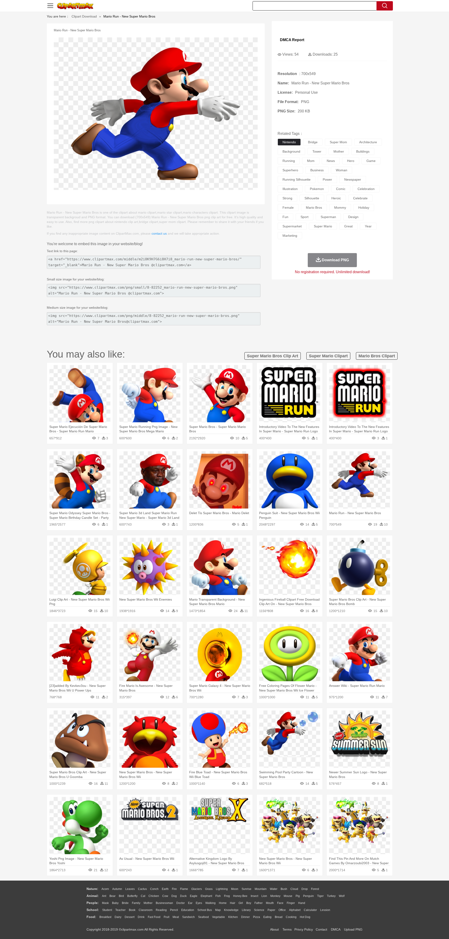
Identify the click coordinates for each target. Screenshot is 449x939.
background (291, 151)
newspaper (352, 179)
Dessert (129, 917)
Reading (161, 910)
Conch (154, 889)
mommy (340, 207)
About (274, 929)
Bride (125, 903)
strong (287, 198)
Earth (165, 889)
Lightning (222, 889)
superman (328, 217)
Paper (271, 910)
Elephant (206, 896)
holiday (363, 207)
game (371, 161)
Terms (287, 929)
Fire (174, 889)
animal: (93, 896)
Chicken (153, 896)
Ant (104, 896)
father (258, 903)
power (327, 179)
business (317, 170)
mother (338, 151)
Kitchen (233, 917)
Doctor (180, 903)
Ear (190, 903)
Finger (291, 903)
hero (350, 161)
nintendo (289, 142)
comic (340, 189)
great (348, 226)
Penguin (308, 896)
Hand (301, 903)
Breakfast (105, 917)
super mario (323, 226)
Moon (234, 889)
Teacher (120, 910)
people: (93, 903)
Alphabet (295, 910)
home (223, 903)
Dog (174, 896)
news (331, 161)
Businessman (164, 903)
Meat (176, 917)
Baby (115, 903)
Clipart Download (84, 16)
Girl (241, 903)
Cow (165, 896)
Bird (121, 896)
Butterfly (132, 896)
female (288, 207)
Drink (141, 917)
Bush (284, 889)
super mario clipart (328, 356)
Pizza (256, 917)
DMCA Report (292, 40)
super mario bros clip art (272, 356)
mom (311, 161)
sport (304, 217)
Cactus (142, 889)
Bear (112, 896)
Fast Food (154, 917)
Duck (183, 896)
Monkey (275, 896)
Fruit (166, 917)
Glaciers (196, 889)
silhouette (311, 198)
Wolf (341, 896)
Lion (264, 896)
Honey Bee (240, 896)
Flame (184, 889)
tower (316, 151)
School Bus (204, 910)
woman (341, 170)
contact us (159, 233)
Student (107, 910)
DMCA (335, 929)
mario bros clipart (376, 356)
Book (132, 910)
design (353, 217)
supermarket (292, 226)
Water (273, 889)
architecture (368, 142)
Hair (232, 903)
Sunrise (246, 889)
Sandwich (188, 917)
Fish (218, 896)
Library (246, 910)
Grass (209, 889)
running (288, 161)
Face (280, 903)
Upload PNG (353, 929)
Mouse (288, 896)
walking (210, 903)
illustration (290, 189)
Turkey (331, 896)
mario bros (314, 207)
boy (248, 903)
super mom (338, 142)
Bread (278, 917)
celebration (366, 189)
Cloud (294, 889)
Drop (304, 889)
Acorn (105, 889)
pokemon (317, 189)
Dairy (118, 917)
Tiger (320, 896)
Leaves (130, 889)
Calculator (310, 910)
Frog (227, 896)
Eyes (199, 903)
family (136, 903)
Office (282, 910)
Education (187, 910)
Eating (267, 917)
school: (93, 910)
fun (285, 217)
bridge (313, 142)
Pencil (174, 910)
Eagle (193, 896)
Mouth (270, 903)
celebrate (360, 198)
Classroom (145, 910)
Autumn (117, 889)
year (368, 226)
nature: (92, 889)
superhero (290, 170)
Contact (321, 929)
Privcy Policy (303, 929)
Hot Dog (305, 917)
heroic (336, 198)
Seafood (203, 917)
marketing (289, 235)
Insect (254, 896)
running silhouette (296, 179)
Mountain (261, 889)
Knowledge (231, 910)
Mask (105, 903)
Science (259, 910)
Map (218, 910)
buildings (362, 151)
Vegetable (218, 917)
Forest (315, 889)
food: (91, 917)
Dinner (245, 917)
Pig (298, 896)
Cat (143, 896)
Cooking (291, 917)
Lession (325, 910)
